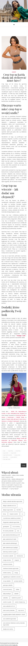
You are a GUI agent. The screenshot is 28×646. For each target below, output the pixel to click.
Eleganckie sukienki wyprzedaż (11, 522)
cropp (14, 72)
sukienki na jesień (16, 598)
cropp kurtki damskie (7, 455)
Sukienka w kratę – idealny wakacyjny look (13, 479)
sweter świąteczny (20, 602)
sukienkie (5, 598)
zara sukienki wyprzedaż (9, 618)
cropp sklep (5, 457)
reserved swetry (7, 589)
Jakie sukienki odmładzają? (10, 543)
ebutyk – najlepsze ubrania (14, 9)
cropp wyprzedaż (6, 459)
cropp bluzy (10, 450)
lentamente (20, 556)
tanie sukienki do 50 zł (9, 606)
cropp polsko (17, 455)
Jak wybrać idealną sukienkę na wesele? (12, 481)
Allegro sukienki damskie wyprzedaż (12, 501)
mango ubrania (7, 560)
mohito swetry (7, 572)
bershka (19, 510)
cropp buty (17, 450)
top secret (21, 610)
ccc (22, 514)
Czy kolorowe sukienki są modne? (12, 518)
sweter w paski (7, 602)
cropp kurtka (5, 453)
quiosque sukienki (7, 585)
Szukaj (23, 465)
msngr (16, 572)
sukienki (16, 593)
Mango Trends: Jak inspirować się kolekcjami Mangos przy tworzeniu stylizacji (14, 440)
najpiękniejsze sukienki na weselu (12, 577)
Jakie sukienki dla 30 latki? (9, 539)
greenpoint (6, 526)
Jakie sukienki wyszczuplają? (10, 547)
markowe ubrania (7, 564)
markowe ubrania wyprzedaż (10, 568)
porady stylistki (18, 581)
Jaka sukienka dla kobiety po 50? (11, 535)
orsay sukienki (6, 581)
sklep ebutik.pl (7, 593)
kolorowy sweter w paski (9, 551)
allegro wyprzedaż (8, 510)
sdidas (17, 589)
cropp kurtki (13, 453)
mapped (17, 560)
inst (18, 531)
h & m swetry (16, 526)
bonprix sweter (14, 514)
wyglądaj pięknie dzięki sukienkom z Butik (14, 614)
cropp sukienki (13, 457)
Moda (22, 417)
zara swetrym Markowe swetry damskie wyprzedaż (14, 624)
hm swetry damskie (8, 531)
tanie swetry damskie (9, 610)
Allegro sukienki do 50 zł (9, 505)
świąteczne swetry (8, 629)
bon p (4, 514)
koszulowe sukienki (8, 556)
